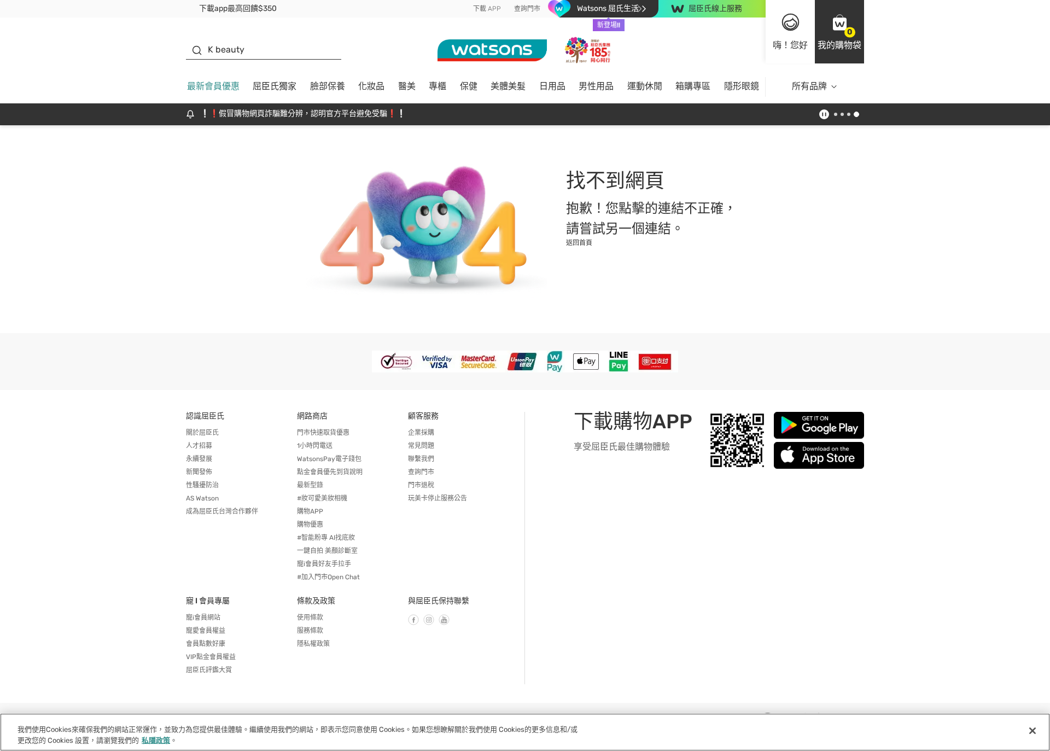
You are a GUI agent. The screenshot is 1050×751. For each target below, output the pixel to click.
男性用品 (596, 86)
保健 (468, 86)
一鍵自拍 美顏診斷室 (327, 551)
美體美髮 (508, 86)
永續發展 (199, 459)
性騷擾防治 (202, 485)
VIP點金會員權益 (211, 657)
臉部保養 (327, 86)
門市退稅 (421, 485)
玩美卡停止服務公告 (437, 498)
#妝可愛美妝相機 (322, 498)
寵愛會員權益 (205, 630)
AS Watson (202, 498)
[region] (525, 732)
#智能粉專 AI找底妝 (326, 538)
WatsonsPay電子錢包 (329, 459)
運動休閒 (644, 86)
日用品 (552, 86)
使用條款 (310, 617)
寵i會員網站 (203, 617)
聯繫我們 (421, 459)
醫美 (407, 86)
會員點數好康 (205, 644)
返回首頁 (579, 243)
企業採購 (421, 432)
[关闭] (1032, 731)
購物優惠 (310, 524)
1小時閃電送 (314, 446)
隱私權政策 (313, 644)
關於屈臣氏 (202, 432)
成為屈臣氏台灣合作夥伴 (222, 511)
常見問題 (421, 446)
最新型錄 (310, 485)
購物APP (310, 511)
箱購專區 (692, 86)
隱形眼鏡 (741, 86)
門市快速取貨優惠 (323, 432)
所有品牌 (809, 86)
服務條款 (310, 630)
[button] (839, 31)
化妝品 (371, 86)
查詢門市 (527, 9)
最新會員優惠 (213, 86)
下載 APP (487, 9)
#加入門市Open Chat (328, 577)
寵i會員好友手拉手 (324, 564)
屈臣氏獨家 (274, 86)
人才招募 (199, 446)
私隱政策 (156, 740)
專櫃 (437, 86)
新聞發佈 (199, 472)
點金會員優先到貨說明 (330, 472)
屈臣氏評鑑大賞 (209, 670)
